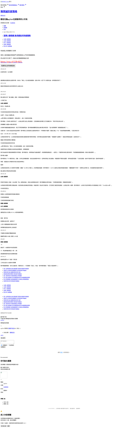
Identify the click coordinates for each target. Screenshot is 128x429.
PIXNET (53, 408)
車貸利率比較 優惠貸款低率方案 (12, 272)
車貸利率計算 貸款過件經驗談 (11, 281)
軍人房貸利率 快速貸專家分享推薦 (13, 275)
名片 (5, 29)
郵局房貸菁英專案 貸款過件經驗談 (13, 274)
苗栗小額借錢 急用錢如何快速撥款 (17, 36)
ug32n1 (2, 320)
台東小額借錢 (7, 39)
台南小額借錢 (7, 41)
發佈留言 (3, 347)
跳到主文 (3, 15)
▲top (2, 335)
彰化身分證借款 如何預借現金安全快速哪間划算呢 (17, 277)
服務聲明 (78, 408)
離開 (8, 426)
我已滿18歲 (3, 426)
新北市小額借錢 (8, 46)
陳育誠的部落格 (9, 11)
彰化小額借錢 (7, 42)
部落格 (5, 27)
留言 (13, 328)
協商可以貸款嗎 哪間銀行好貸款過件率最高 (15, 270)
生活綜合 (12, 22)
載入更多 (3, 338)
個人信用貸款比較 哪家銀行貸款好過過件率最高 (16, 268)
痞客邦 (10, 328)
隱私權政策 (72, 408)
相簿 (5, 25)
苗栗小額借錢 (7, 44)
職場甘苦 (12, 332)
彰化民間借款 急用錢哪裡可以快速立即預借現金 (16, 279)
